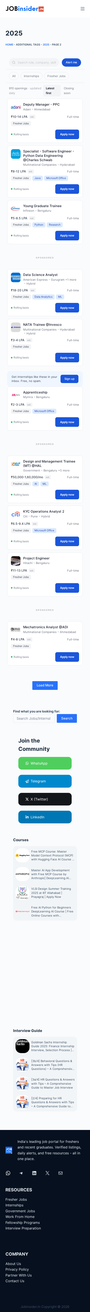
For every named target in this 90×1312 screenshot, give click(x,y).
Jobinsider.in (30, 1307)
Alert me (71, 62)
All (14, 76)
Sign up (69, 378)
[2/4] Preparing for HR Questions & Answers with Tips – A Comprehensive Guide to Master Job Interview (52, 1102)
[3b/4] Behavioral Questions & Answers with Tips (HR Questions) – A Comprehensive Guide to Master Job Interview (52, 1065)
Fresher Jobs (56, 76)
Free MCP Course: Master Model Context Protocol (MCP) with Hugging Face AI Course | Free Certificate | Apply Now (52, 855)
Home (9, 44)
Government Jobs (20, 1211)
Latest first (50, 90)
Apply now (67, 134)
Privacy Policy (17, 1269)
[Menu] (83, 9)
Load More (45, 685)
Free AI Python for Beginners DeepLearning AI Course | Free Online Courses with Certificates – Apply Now (52, 912)
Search (67, 718)
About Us (13, 1263)
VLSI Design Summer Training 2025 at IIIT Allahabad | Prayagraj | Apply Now (51, 892)
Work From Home (20, 1216)
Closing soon (69, 90)
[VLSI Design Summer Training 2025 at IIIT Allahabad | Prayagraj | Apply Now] (22, 893)
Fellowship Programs (22, 1222)
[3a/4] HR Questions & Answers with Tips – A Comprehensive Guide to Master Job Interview (53, 1083)
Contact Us (14, 1281)
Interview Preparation (23, 1228)
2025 (46, 44)
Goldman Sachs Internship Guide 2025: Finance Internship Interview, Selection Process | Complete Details (52, 1046)
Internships (31, 76)
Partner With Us (18, 1275)
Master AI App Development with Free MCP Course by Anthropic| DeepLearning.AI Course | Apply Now (50, 874)
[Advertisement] (45, 974)
